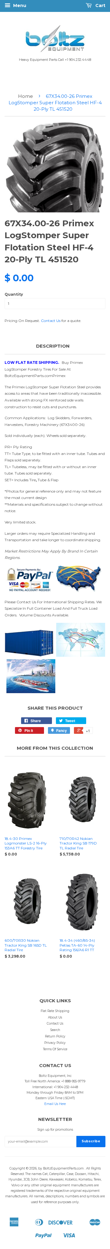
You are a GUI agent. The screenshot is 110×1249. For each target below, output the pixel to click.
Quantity (14, 294)
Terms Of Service (55, 1049)
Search (55, 1030)
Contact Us (51, 320)
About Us (55, 1017)
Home (25, 96)
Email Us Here (55, 1104)
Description (53, 346)
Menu (19, 5)
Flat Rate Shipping (55, 1011)
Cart (99, 5)
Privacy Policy (55, 1043)
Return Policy (55, 1036)
